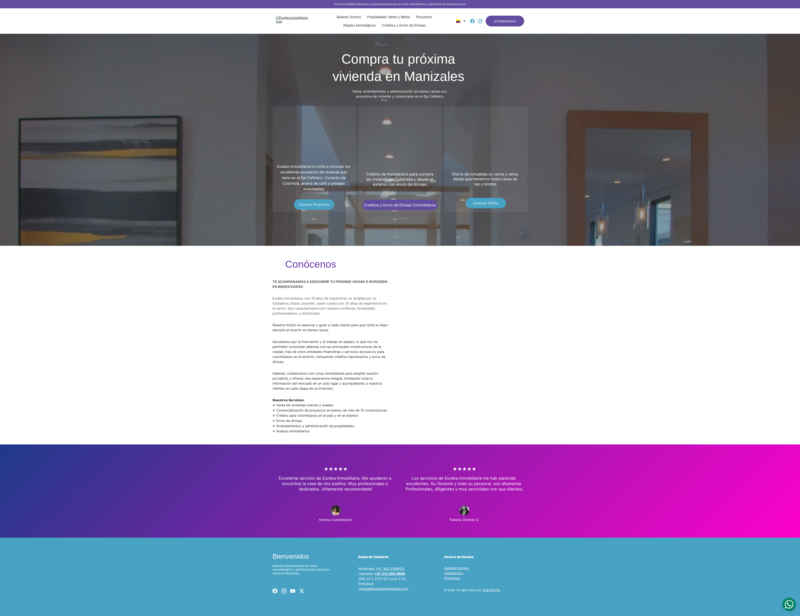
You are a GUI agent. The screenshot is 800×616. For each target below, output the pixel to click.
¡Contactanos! (505, 21)
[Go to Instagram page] (480, 21)
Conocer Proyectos (314, 204)
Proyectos (424, 17)
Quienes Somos (348, 17)
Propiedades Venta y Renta (388, 17)
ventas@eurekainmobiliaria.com (383, 589)
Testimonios (453, 573)
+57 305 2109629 (390, 569)
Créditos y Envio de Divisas (403, 25)
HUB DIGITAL (492, 590)
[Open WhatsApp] (789, 604)
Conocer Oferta (485, 203)
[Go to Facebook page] (474, 21)
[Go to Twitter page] (301, 590)
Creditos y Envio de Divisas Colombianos (400, 205)
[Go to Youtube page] (292, 590)
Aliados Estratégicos (359, 25)
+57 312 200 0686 (389, 574)
